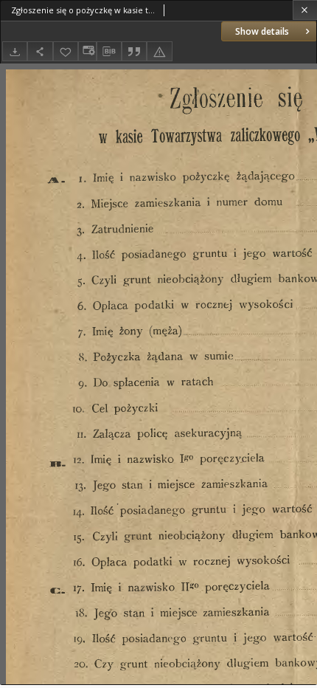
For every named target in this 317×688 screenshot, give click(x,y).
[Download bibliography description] (109, 51)
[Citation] (134, 51)
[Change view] (87, 51)
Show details (262, 31)
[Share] (39, 51)
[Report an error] (159, 51)
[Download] (14, 51)
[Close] (305, 10)
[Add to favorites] (65, 51)
